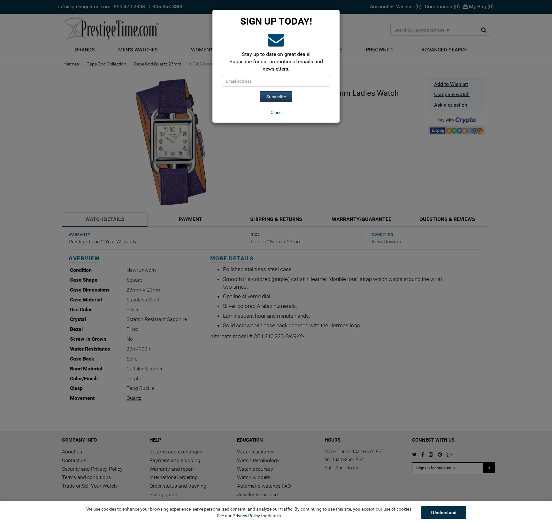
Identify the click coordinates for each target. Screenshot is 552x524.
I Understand (443, 512)
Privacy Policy (246, 515)
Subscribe (276, 96)
